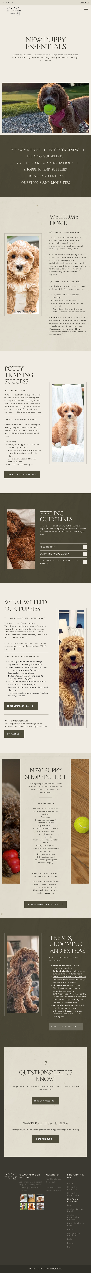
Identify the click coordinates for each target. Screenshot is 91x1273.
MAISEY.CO (56, 1269)
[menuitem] (26, 149)
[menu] (86, 9)
